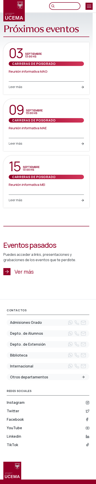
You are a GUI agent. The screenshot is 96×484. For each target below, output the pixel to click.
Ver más (24, 271)
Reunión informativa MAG (28, 71)
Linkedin (14, 436)
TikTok (12, 444)
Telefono (76, 322)
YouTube (14, 427)
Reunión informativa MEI (27, 184)
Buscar (54, 6)
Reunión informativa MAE (28, 128)
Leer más (15, 87)
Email (83, 322)
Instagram (16, 402)
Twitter (13, 410)
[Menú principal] (89, 6)
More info (83, 377)
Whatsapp (70, 322)
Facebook (15, 419)
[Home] (14, 10)
